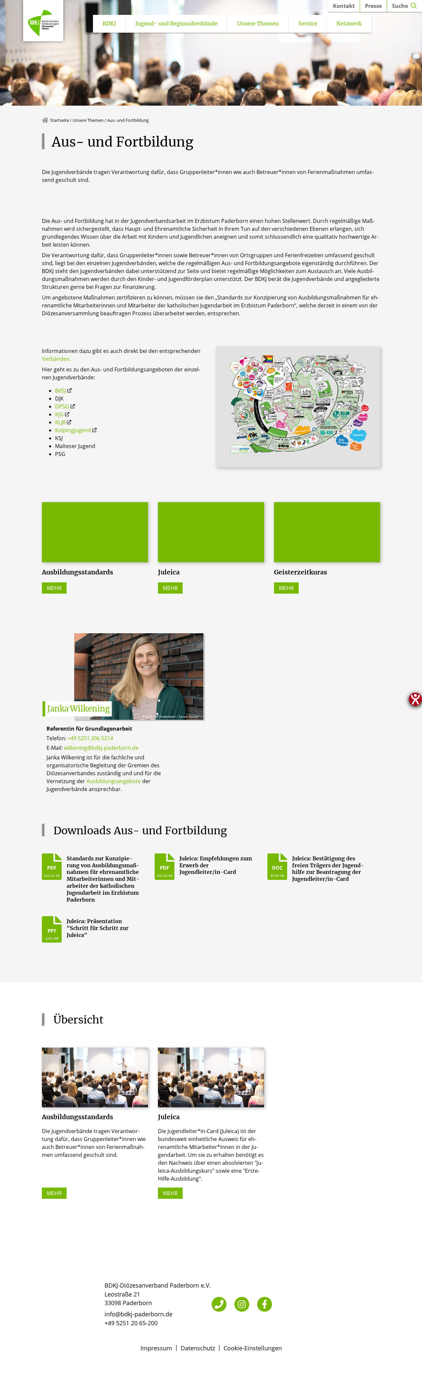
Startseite (59, 120)
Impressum (156, 1348)
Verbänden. (56, 359)
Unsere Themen (88, 120)
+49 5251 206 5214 (90, 738)
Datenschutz (198, 1348)
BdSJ (60, 390)
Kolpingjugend (73, 430)
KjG (59, 414)
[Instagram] (241, 1304)
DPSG (62, 406)
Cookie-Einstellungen (253, 1348)
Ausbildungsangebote (113, 781)
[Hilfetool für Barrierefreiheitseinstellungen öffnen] (415, 699)
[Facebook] (264, 1304)
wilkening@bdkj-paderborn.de (101, 747)
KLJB (60, 422)
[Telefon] (219, 1304)
